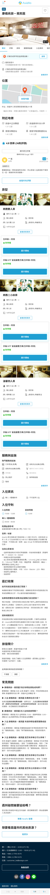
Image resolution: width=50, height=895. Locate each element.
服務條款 (5, 886)
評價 (11, 48)
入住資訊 (39, 48)
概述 (3, 48)
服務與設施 (28, 48)
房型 (18, 48)
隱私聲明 (14, 886)
